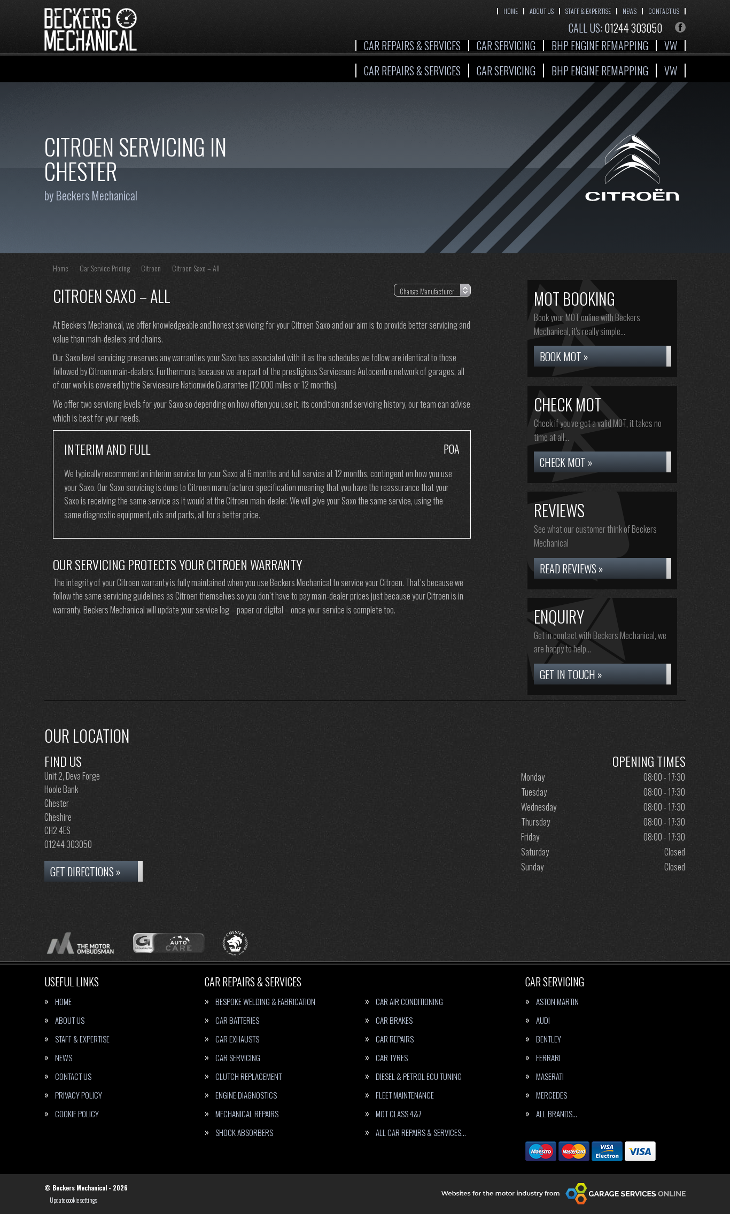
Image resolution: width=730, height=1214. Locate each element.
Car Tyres (392, 1058)
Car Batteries (237, 1020)
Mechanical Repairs (246, 1114)
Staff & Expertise (588, 10)
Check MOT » (566, 462)
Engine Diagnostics (246, 1095)
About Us (542, 10)
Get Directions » (85, 871)
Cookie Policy (77, 1114)
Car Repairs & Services (412, 45)
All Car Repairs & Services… (421, 1133)
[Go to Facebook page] (680, 27)
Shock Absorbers (244, 1133)
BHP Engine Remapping (600, 45)
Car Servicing (506, 45)
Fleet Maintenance (405, 1095)
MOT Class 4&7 (399, 1114)
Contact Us (663, 10)
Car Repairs (395, 1039)
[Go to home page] (90, 29)
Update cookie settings (73, 1200)
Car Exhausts (237, 1039)
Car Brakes (394, 1020)
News (629, 10)
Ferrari (548, 1058)
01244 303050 (615, 27)
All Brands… (556, 1114)
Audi (543, 1020)
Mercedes (551, 1095)
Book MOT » (564, 356)
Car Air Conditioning (409, 1002)
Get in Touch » (571, 674)
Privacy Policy (78, 1095)
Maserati (550, 1076)
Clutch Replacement (248, 1076)
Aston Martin (557, 1002)
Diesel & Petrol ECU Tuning (419, 1076)
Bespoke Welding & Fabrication (265, 1002)
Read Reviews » (571, 569)
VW (670, 45)
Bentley (548, 1039)
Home (510, 10)
